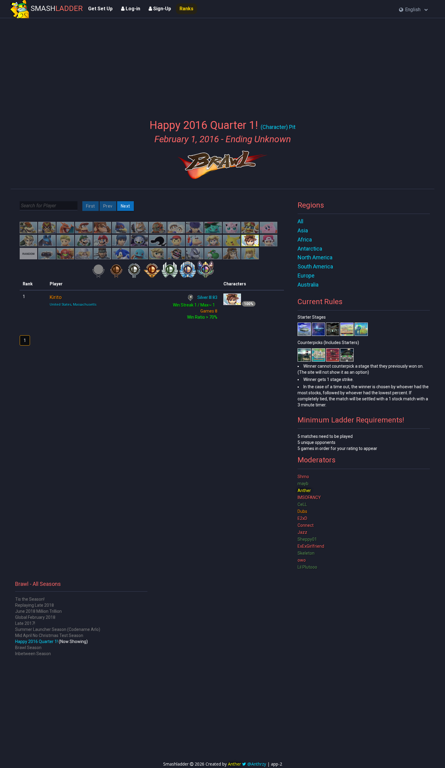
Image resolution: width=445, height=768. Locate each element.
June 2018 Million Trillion (38, 611)
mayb (303, 483)
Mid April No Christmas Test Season (49, 635)
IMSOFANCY (309, 497)
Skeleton (306, 553)
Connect (306, 525)
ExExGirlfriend (311, 546)
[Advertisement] (222, 65)
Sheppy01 (307, 539)
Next (125, 206)
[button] (413, 10)
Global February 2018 (35, 617)
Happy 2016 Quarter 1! (36, 641)
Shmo (303, 476)
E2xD (302, 518)
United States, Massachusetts (73, 304)
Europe (306, 275)
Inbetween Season (33, 653)
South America (315, 266)
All (300, 221)
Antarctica (310, 248)
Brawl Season (28, 647)
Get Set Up (100, 8)
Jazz (302, 532)
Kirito (56, 297)
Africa (305, 239)
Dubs (302, 511)
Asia (303, 230)
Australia (308, 284)
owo (302, 560)
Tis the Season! (29, 599)
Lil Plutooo (307, 567)
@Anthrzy (256, 764)
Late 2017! (25, 623)
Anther (304, 490)
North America (315, 257)
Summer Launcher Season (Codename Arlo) (57, 629)
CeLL (302, 504)
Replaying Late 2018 (34, 605)
